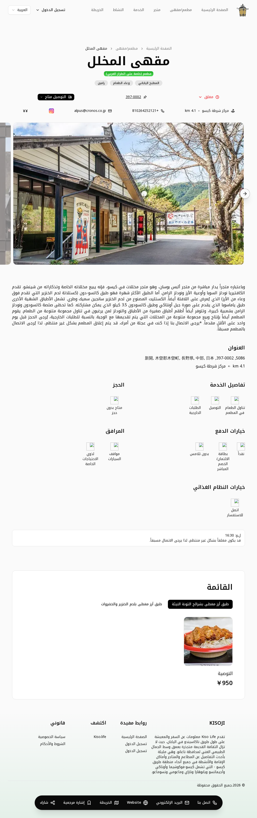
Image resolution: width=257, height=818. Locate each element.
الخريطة (97, 10)
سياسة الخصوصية (51, 736)
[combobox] (19, 10)
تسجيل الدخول (53, 10)
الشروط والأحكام (52, 744)
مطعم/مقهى (127, 48)
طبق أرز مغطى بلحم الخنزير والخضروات (131, 604)
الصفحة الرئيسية (214, 10)
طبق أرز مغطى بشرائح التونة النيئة (200, 604)
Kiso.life (100, 736)
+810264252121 (145, 110)
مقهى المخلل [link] (96, 48)
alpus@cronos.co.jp (90, 110)
